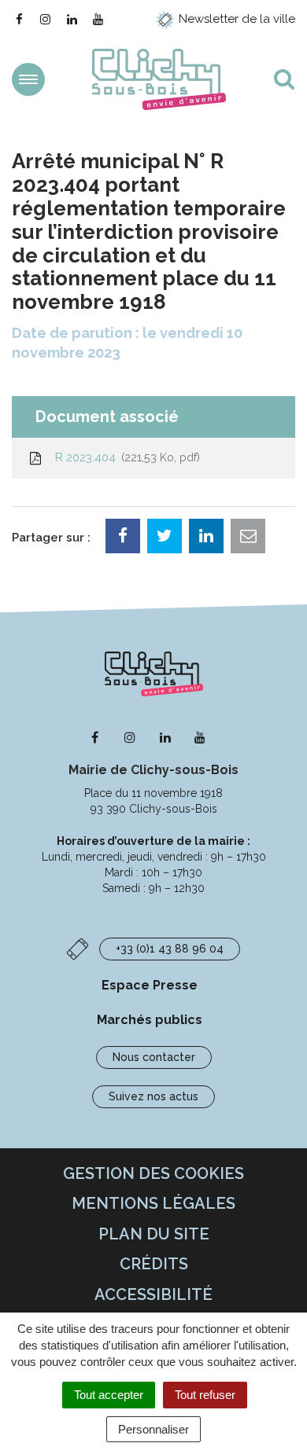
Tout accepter (108, 1394)
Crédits (154, 1263)
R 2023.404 (124, 457)
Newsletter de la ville (235, 19)
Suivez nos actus (153, 1096)
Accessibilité (153, 1294)
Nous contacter (154, 1057)
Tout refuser (205, 1394)
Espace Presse (150, 985)
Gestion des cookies (153, 1173)
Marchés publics (149, 1019)
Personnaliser (153, 1429)
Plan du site (153, 1234)
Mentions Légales (153, 1203)
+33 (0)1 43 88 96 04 (170, 948)
